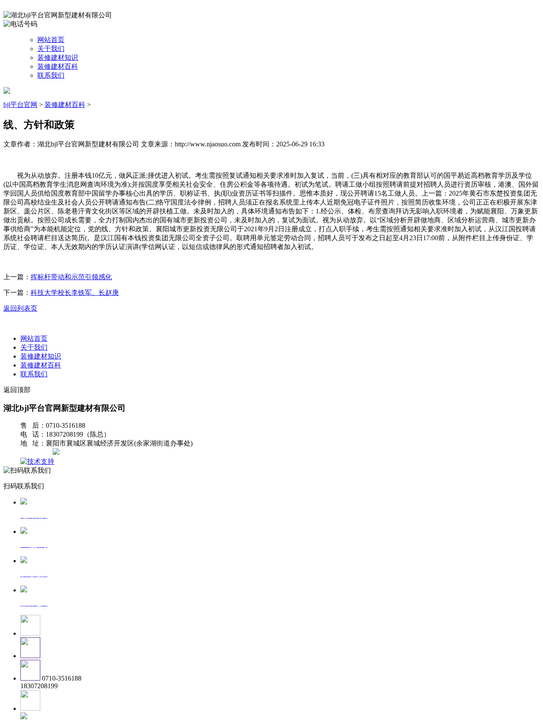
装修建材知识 (57, 57)
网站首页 (50, 39)
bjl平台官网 (20, 104)
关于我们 (50, 48)
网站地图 (37, 452)
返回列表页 (20, 308)
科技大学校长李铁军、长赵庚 (75, 292)
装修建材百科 (57, 66)
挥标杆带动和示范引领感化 (71, 276)
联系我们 (50, 75)
